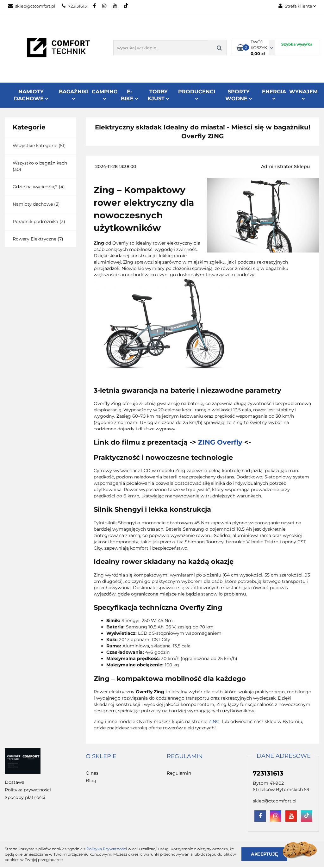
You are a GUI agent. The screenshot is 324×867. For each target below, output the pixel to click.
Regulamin (179, 773)
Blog (91, 780)
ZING (215, 721)
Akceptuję (264, 854)
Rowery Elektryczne (34, 239)
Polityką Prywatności (106, 848)
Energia (274, 92)
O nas (92, 773)
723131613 (77, 6)
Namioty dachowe (33, 204)
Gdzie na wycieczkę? (35, 187)
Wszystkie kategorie (35, 145)
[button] (101, 757)
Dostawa (14, 782)
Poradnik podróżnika (35, 221)
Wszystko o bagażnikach (40, 163)
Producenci (196, 92)
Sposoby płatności (25, 797)
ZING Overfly (220, 442)
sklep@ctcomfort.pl (35, 6)
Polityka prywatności (28, 790)
